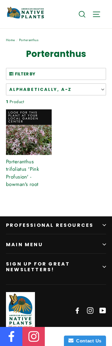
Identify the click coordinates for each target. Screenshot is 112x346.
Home (10, 40)
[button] (56, 89)
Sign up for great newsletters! (38, 266)
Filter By (25, 74)
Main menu (24, 244)
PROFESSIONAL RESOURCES (49, 225)
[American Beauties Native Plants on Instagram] (90, 310)
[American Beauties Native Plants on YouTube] (102, 310)
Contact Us (87, 340)
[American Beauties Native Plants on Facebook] (77, 310)
